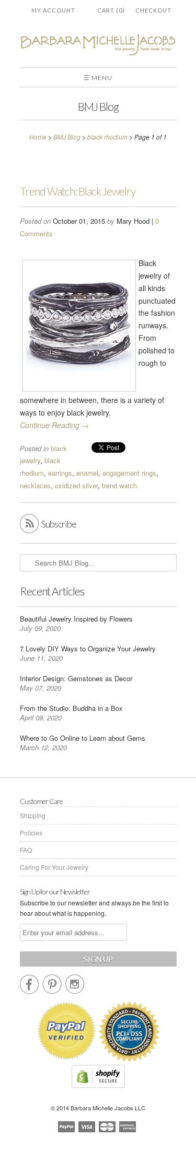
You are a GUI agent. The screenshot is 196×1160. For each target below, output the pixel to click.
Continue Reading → (54, 425)
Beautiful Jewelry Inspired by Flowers (76, 619)
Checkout (153, 10)
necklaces (35, 485)
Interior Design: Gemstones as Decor (76, 678)
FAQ (26, 849)
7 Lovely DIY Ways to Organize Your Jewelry (88, 648)
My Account (53, 10)
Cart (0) (111, 10)
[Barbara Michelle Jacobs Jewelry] (98, 47)
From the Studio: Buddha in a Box (71, 708)
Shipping (32, 815)
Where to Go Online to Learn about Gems (82, 738)
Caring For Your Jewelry (54, 867)
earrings (60, 473)
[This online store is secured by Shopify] (98, 1085)
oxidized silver (76, 485)
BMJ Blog (98, 106)
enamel (87, 473)
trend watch (119, 485)
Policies (31, 832)
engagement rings (129, 473)
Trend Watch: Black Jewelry (77, 191)
